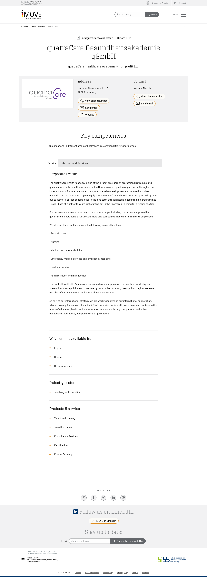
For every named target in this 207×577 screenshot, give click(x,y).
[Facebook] (93, 498)
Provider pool (52, 27)
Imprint (135, 573)
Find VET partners (38, 27)
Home (25, 27)
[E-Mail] (123, 498)
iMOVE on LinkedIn (106, 520)
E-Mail (64, 541)
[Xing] (103, 498)
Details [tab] (51, 163)
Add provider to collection (97, 38)
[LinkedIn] (113, 498)
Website (89, 114)
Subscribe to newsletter (130, 541)
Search (154, 14)
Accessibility (108, 573)
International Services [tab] (74, 163)
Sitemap (145, 573)
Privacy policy (122, 573)
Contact (78, 573)
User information (92, 573)
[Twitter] (84, 498)
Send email (91, 107)
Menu (175, 14)
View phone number (96, 100)
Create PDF (124, 38)
